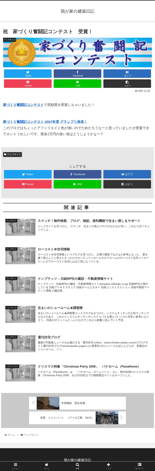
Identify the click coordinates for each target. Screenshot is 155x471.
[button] (143, 364)
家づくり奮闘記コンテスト (23, 105)
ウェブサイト (14, 154)
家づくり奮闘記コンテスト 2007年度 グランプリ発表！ (45, 122)
